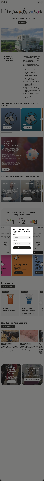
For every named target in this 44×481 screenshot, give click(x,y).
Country (15, 240)
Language (15, 234)
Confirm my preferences (22, 247)
